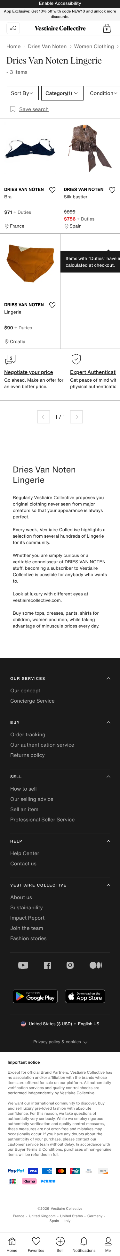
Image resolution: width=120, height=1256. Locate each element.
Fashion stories (28, 938)
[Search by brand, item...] (13, 28)
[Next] (76, 417)
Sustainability (26, 907)
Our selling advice (31, 799)
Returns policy (27, 755)
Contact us (23, 863)
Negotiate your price (28, 372)
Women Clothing (94, 46)
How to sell (23, 789)
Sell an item (24, 809)
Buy (15, 722)
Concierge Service (32, 701)
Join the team (26, 928)
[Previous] (43, 417)
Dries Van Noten (47, 46)
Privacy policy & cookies (57, 1042)
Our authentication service (42, 745)
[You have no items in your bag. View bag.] (106, 28)
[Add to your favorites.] (52, 190)
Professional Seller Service (42, 819)
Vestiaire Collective (38, 885)
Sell (16, 777)
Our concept (25, 690)
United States (71, 1216)
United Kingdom (42, 1216)
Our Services (27, 678)
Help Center (24, 853)
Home (13, 46)
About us (21, 897)
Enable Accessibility (60, 3)
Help (16, 841)
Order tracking (27, 734)
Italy (66, 1220)
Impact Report (27, 918)
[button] (106, 28)
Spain (54, 1220)
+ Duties (22, 212)
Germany (95, 1216)
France (19, 1216)
